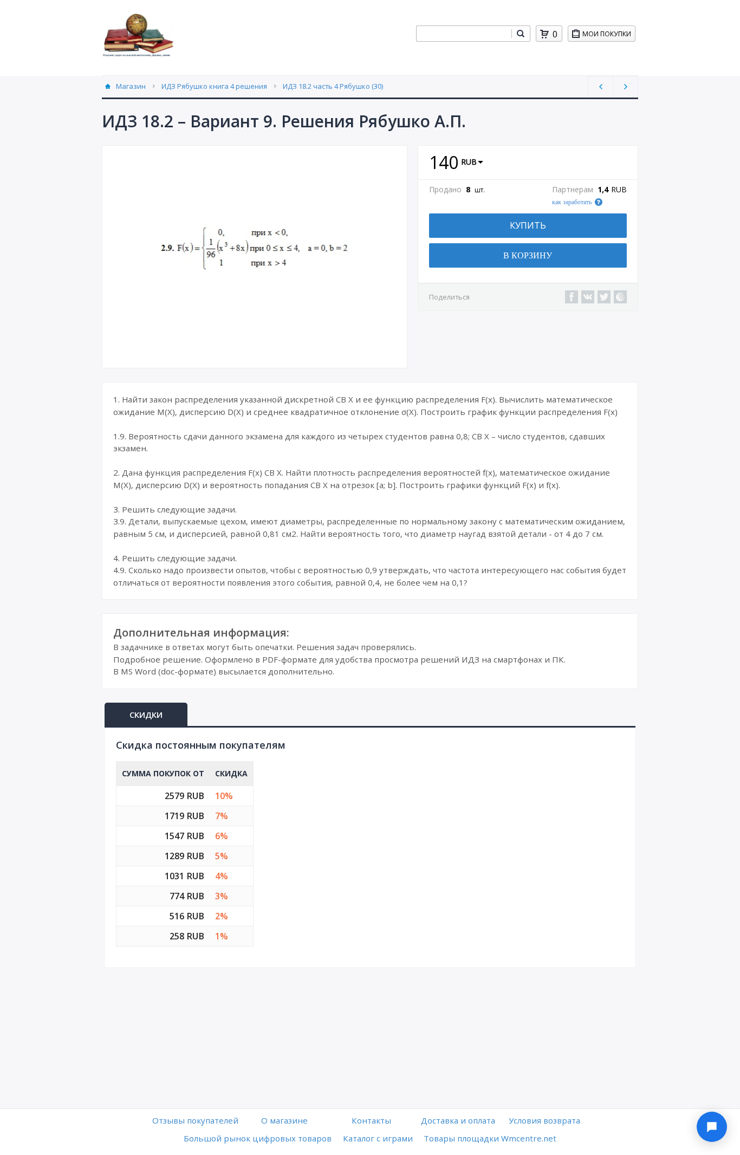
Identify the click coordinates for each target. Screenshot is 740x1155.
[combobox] (463, 33)
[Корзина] (544, 34)
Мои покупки (606, 33)
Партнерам (572, 189)
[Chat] (712, 1127)
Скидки (146, 714)
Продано (445, 189)
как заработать (572, 202)
